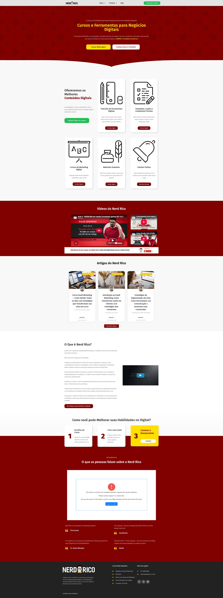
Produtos (112, 3)
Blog (122, 3)
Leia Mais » (82, 317)
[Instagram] (143, 582)
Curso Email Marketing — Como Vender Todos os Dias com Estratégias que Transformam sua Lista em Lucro (82, 301)
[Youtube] (148, 582)
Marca (101, 3)
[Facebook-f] (139, 582)
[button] (111, 326)
